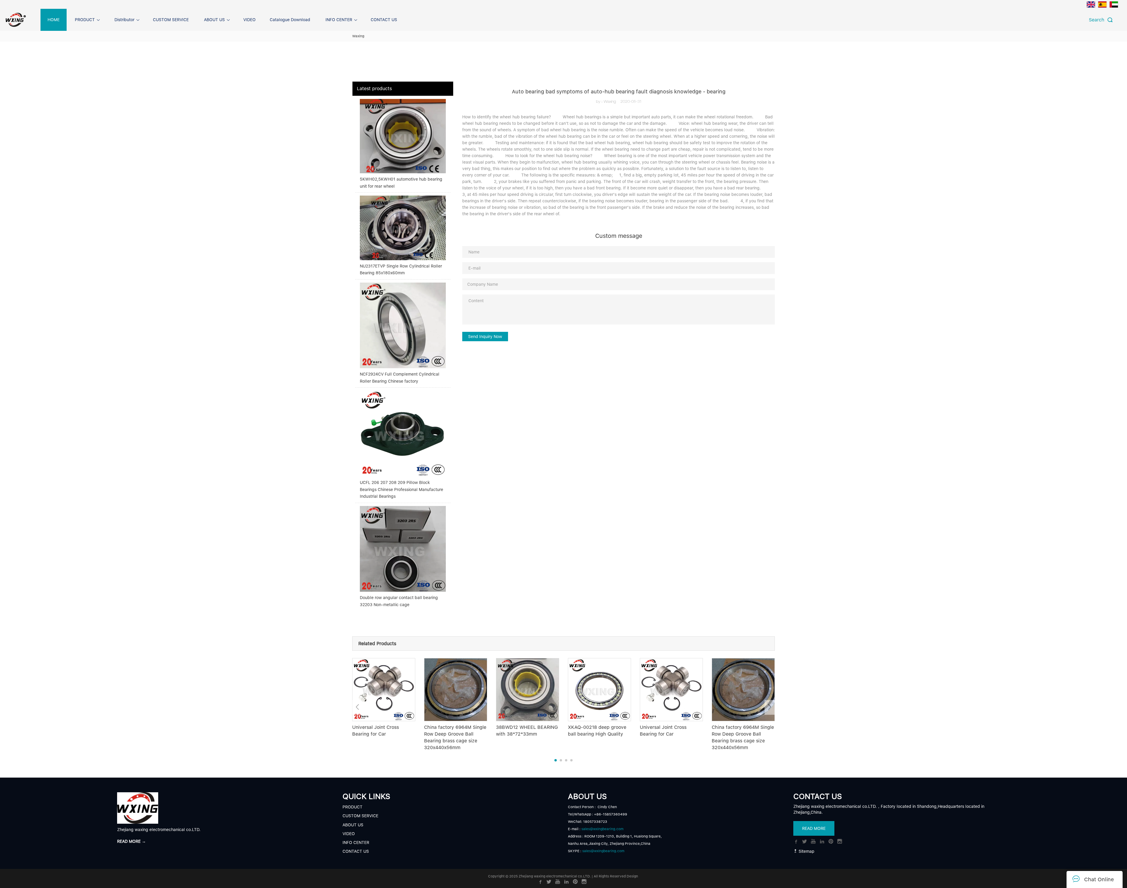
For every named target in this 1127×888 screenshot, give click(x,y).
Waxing (358, 36)
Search (1098, 20)
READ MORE (814, 828)
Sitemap (805, 851)
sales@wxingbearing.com (602, 829)
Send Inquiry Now (485, 336)
